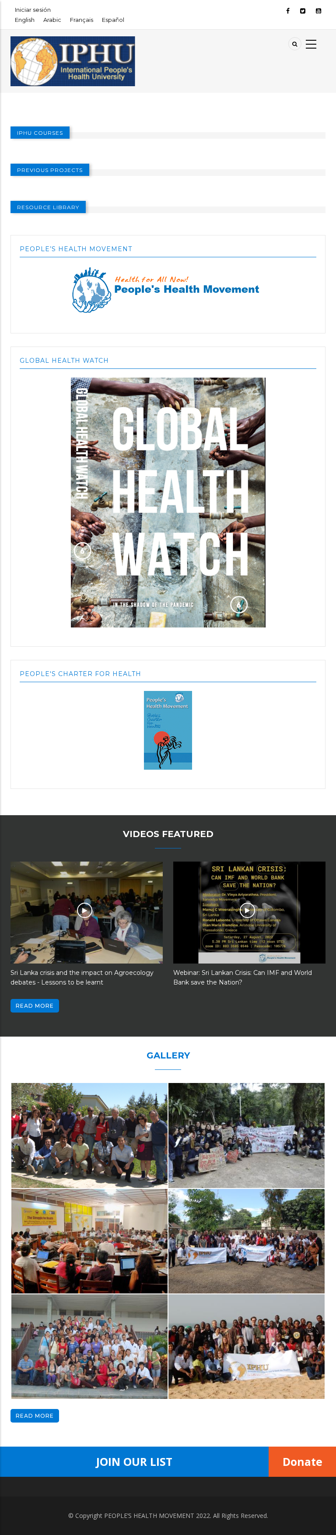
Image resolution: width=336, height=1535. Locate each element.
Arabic (52, 19)
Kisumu (188, 1285)
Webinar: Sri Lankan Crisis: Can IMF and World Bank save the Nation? (79, 977)
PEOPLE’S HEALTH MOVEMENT (149, 1515)
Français (81, 19)
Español (113, 19)
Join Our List (134, 1461)
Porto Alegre (197, 1179)
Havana (31, 1390)
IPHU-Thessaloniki (49, 1179)
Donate (302, 1461)
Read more (35, 1005)
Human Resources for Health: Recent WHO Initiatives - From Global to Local (240, 977)
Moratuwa (36, 1285)
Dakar (185, 1390)
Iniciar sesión (33, 9)
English (25, 19)
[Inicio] (73, 41)
